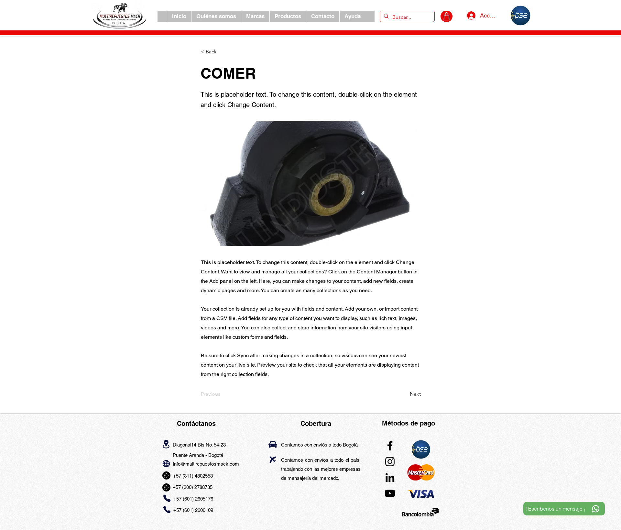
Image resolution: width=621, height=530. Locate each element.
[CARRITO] (446, 16)
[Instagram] (390, 461)
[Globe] (166, 463)
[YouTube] (390, 493)
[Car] (272, 444)
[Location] (166, 444)
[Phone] (167, 498)
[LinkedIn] (390, 477)
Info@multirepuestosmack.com (206, 464)
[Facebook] (390, 445)
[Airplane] (273, 460)
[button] (255, 16)
